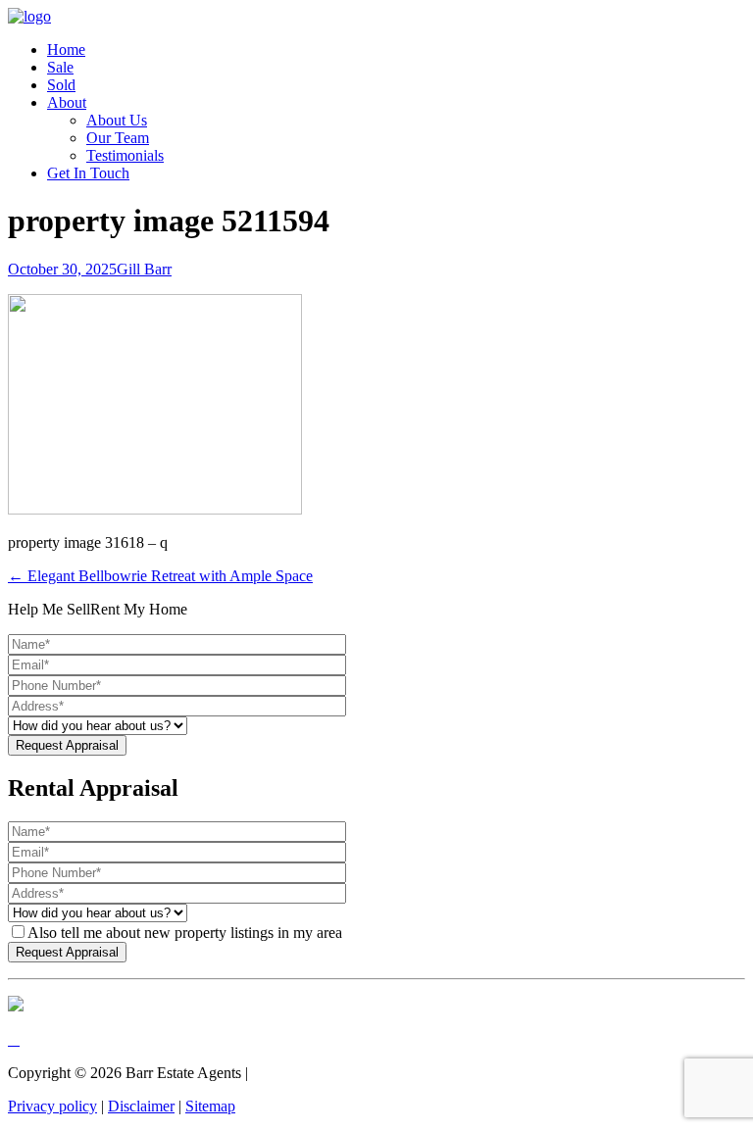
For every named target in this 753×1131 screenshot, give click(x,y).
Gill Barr (144, 269)
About (66, 102)
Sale (60, 67)
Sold (61, 84)
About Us (116, 120)
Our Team (117, 137)
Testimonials (125, 155)
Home (66, 49)
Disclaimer (141, 1106)
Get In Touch (88, 173)
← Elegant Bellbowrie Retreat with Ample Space (160, 575)
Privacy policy (52, 1106)
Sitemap (210, 1106)
